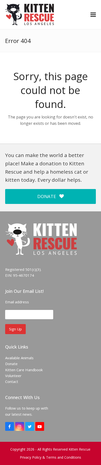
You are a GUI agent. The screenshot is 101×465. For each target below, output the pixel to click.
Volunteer (13, 375)
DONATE (46, 196)
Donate (11, 363)
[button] (93, 14)
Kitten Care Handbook (24, 369)
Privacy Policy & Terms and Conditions (50, 457)
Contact (11, 381)
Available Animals (19, 357)
